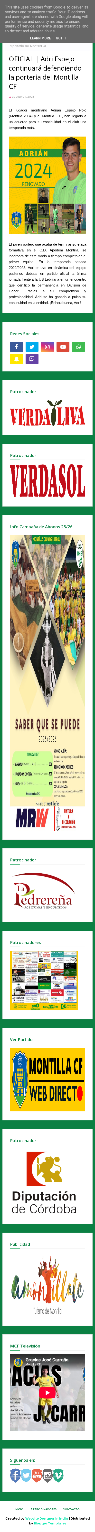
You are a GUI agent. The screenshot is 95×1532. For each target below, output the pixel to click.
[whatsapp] (78, 347)
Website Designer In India (46, 1518)
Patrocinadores (44, 1509)
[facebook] (16, 347)
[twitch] (32, 359)
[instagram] (47, 347)
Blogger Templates (50, 1523)
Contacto (71, 1509)
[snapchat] (16, 359)
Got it (61, 38)
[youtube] (63, 347)
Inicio (19, 1509)
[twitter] (32, 347)
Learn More (40, 38)
